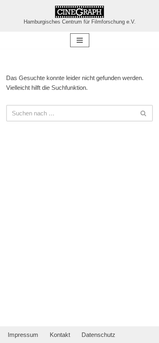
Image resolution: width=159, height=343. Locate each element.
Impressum (23, 334)
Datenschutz (98, 334)
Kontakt (60, 334)
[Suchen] (144, 113)
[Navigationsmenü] (79, 40)
